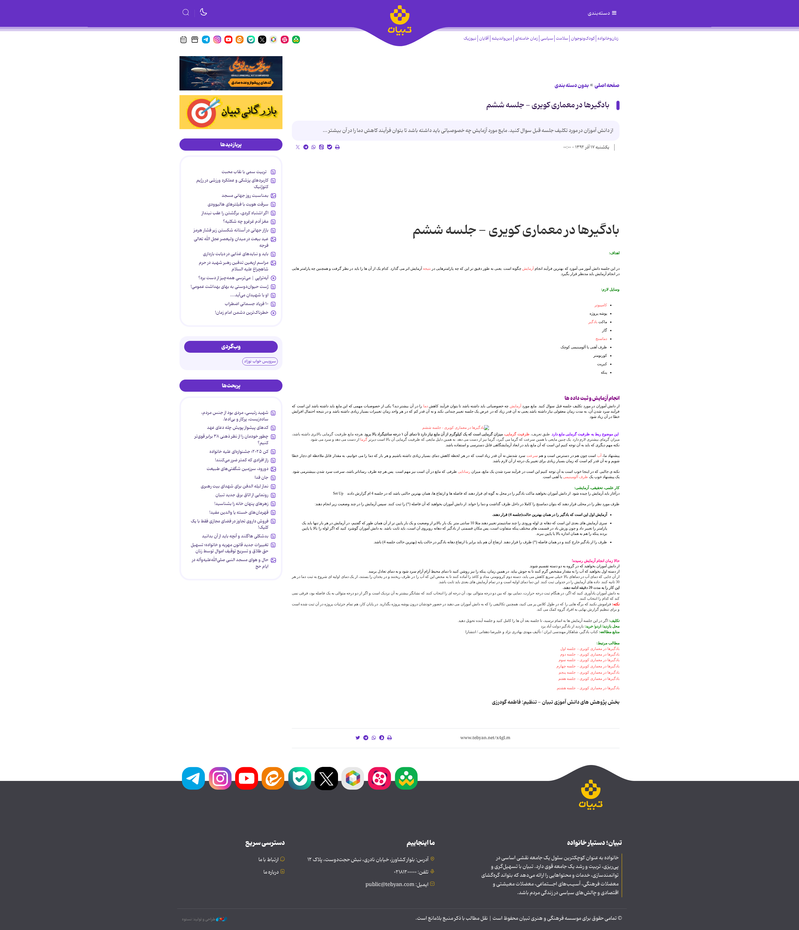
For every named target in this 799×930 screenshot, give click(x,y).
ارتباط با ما (268, 860)
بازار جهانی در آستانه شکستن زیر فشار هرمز (231, 230)
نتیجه (427, 268)
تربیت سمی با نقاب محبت (245, 171)
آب (599, 455)
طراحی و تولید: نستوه (199, 919)
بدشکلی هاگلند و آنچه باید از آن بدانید (235, 536)
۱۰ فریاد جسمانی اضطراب (246, 303)
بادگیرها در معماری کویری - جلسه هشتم (588, 688)
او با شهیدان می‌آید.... (249, 295)
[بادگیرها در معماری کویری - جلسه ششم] (455, 427)
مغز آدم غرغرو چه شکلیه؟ (245, 221)
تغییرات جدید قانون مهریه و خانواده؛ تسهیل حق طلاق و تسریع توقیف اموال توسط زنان (229, 548)
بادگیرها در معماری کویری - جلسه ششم (548, 105)
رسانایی (464, 471)
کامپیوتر (601, 305)
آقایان (484, 38)
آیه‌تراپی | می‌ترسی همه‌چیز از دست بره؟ (233, 277)
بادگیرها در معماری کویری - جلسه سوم (589, 660)
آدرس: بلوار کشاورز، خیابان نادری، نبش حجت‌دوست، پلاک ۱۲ (368, 860)
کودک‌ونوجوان (583, 38)
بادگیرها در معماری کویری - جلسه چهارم (588, 666)
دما (425, 406)
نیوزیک (469, 38)
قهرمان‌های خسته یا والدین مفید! (238, 512)
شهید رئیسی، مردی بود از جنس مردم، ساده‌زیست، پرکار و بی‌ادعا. (234, 415)
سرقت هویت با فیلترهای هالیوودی (238, 204)
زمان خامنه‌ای (526, 38)
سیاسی (547, 38)
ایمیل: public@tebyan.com (397, 885)
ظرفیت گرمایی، (516, 434)
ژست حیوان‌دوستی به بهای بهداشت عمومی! (229, 286)
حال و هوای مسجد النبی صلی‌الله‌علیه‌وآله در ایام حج (230, 562)
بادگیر (592, 322)
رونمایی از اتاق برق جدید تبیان (241, 495)
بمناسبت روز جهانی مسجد (245, 195)
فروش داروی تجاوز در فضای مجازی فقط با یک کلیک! (229, 524)
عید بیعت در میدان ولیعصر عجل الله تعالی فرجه (231, 242)
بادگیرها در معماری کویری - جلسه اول (590, 649)
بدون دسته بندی (572, 85)
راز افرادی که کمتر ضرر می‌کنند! (241, 460)
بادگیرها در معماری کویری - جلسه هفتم (589, 678)
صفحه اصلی (607, 85)
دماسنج (601, 339)
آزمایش (528, 268)
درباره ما (271, 872)
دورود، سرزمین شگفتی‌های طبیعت (237, 468)
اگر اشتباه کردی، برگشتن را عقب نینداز (235, 213)
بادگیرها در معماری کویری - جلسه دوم (590, 654)
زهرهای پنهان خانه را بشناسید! (241, 503)
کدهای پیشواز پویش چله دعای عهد (237, 427)
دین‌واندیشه (502, 38)
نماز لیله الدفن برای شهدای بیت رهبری (234, 486)
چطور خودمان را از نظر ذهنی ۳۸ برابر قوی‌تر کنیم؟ (231, 439)
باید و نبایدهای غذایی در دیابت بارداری (235, 253)
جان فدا (261, 477)
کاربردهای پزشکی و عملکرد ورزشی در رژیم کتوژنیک (232, 183)
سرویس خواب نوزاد (260, 361)
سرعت (532, 455)
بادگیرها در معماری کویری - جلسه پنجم (589, 672)
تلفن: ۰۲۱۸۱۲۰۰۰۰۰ (411, 872)
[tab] (230, 144)
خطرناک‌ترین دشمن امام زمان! (241, 312)
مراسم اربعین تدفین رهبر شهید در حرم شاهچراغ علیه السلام (233, 265)
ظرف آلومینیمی (575, 477)
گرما (363, 439)
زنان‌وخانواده (607, 38)
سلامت (562, 38)
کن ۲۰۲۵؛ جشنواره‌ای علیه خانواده (238, 451)
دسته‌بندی (599, 13)
